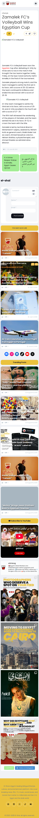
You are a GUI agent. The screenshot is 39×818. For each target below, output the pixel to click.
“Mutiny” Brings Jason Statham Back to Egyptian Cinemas (18, 507)
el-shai (5, 180)
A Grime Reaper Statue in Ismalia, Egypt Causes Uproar (10, 162)
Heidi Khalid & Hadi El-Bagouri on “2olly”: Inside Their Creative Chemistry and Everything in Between (19, 383)
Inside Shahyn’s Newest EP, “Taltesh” (15, 252)
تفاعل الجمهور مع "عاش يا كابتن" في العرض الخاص (28, 161)
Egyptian (6, 68)
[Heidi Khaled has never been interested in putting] (19, 693)
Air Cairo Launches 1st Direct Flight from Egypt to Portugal (19, 340)
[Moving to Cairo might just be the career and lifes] (19, 645)
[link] (35, 34)
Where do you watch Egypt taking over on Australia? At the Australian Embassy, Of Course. (19, 280)
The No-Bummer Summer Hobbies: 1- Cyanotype (15, 311)
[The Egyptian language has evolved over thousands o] (19, 741)
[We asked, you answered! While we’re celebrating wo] (19, 598)
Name (14, 200)
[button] (4, 3)
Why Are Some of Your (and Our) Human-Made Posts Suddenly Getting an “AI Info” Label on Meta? (18, 444)
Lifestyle (5, 13)
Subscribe (19, 553)
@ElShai (19, 548)
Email (13, 207)
